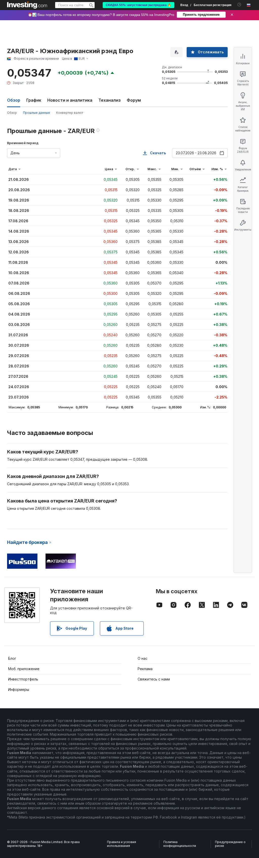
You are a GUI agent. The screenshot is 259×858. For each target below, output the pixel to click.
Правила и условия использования (121, 844)
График (33, 100)
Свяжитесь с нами (154, 679)
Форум (134, 100)
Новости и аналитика (69, 100)
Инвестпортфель (23, 679)
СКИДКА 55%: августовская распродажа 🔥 (138, 5)
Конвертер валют (69, 113)
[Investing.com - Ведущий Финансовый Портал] (27, 5)
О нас (142, 658)
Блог (12, 658)
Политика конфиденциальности (179, 844)
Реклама (145, 669)
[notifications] (239, 4)
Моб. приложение (23, 669)
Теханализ (109, 100)
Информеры (18, 689)
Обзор (12, 113)
